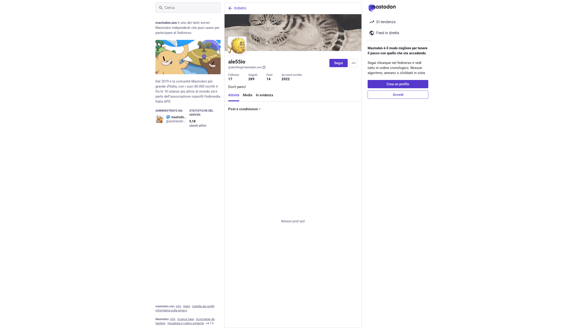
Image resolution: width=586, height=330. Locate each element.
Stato (186, 306)
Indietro (240, 8)
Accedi (398, 95)
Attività (233, 95)
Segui (338, 63)
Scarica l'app (185, 319)
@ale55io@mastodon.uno (245, 67)
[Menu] (354, 63)
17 (230, 79)
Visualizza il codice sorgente (185, 323)
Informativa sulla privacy (171, 310)
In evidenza (264, 95)
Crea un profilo (398, 84)
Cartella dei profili (203, 306)
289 (251, 79)
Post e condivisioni (243, 109)
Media (247, 95)
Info (178, 306)
